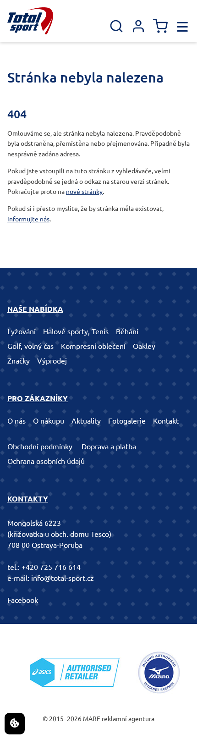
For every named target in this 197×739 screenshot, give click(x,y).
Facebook (22, 600)
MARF (91, 718)
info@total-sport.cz (62, 578)
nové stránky (84, 191)
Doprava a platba (109, 446)
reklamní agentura (128, 718)
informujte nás (28, 219)
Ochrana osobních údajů (46, 461)
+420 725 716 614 (51, 567)
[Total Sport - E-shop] (30, 20)
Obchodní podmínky (39, 446)
